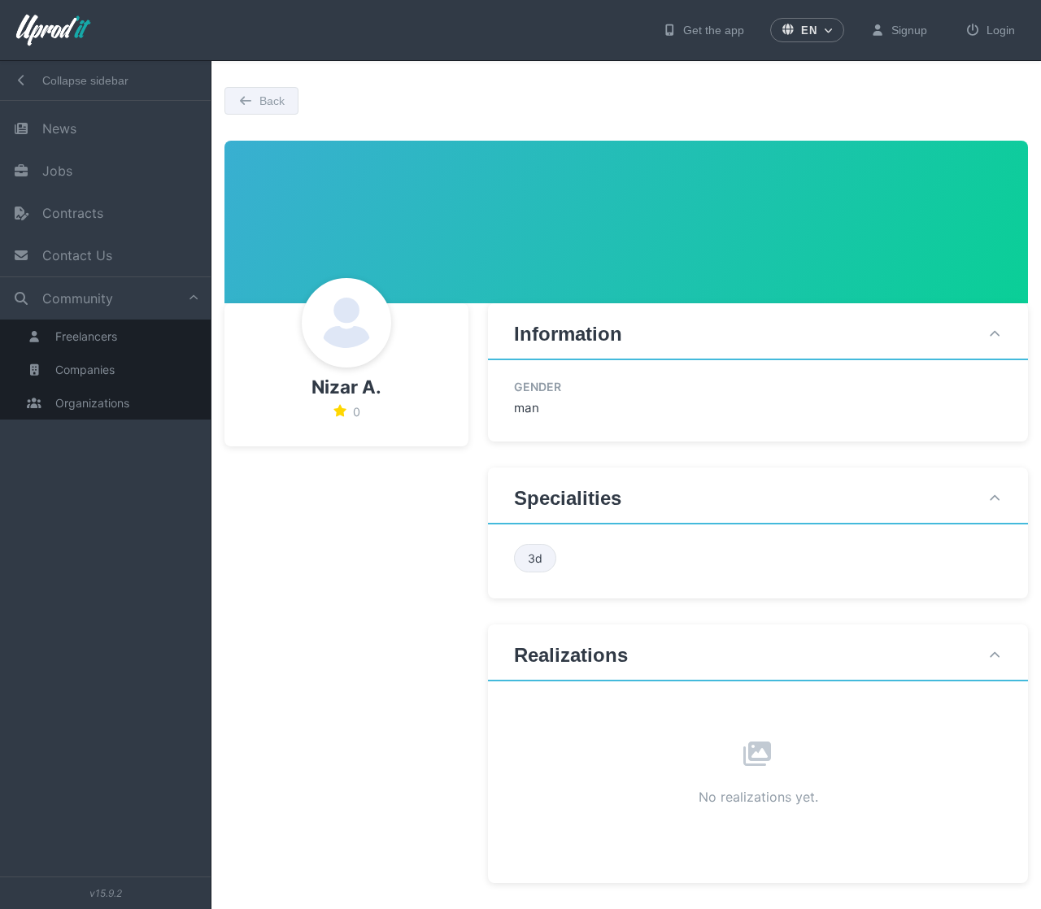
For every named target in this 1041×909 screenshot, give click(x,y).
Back (272, 100)
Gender (537, 387)
